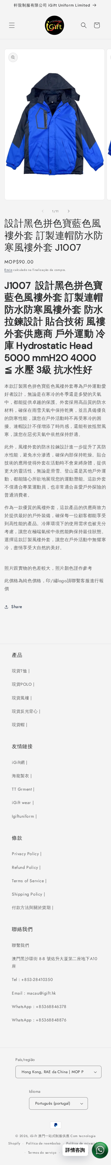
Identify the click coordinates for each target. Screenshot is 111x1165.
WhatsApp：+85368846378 (39, 1006)
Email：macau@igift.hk (34, 993)
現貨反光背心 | (26, 711)
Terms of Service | (29, 881)
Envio (8, 270)
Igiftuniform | (24, 816)
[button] (11, 25)
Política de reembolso (43, 1143)
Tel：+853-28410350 (32, 979)
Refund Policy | (26, 867)
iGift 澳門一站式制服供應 (50, 1135)
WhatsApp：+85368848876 (39, 1020)
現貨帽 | (20, 725)
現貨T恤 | (21, 671)
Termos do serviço (42, 1152)
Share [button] (16, 607)
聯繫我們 (20, 945)
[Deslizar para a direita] (68, 211)
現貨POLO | (23, 684)
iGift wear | (23, 803)
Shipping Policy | (28, 894)
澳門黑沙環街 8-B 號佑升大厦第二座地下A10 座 (54, 962)
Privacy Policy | (27, 854)
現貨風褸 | (22, 698)
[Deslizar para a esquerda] (42, 211)
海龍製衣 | (22, 776)
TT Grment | (23, 789)
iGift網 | (20, 762)
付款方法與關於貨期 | (33, 907)
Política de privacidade (84, 1143)
